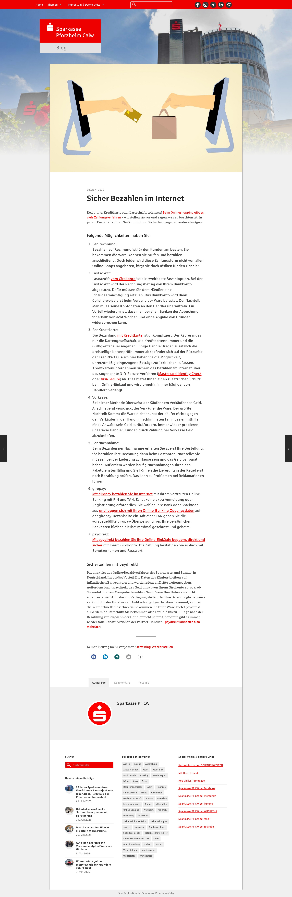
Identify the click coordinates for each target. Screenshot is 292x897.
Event (149, 787)
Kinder (147, 804)
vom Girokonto (123, 279)
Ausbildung (151, 764)
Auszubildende (130, 770)
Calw (135, 781)
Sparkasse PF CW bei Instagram (197, 795)
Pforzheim (148, 810)
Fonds (144, 793)
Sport (156, 839)
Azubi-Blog (158, 770)
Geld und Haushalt (132, 798)
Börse (126, 781)
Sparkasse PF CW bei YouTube (196, 826)
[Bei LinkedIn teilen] (105, 656)
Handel (149, 798)
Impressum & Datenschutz (84, 4)
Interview (162, 798)
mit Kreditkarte (129, 335)
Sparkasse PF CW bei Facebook (196, 788)
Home (39, 4)
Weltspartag (129, 856)
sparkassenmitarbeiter (156, 833)
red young (128, 816)
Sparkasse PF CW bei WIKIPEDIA (197, 811)
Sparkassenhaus (157, 827)
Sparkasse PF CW (133, 703)
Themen (53, 4)
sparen (126, 827)
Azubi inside (129, 775)
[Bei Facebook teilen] (93, 656)
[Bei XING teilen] (116, 656)
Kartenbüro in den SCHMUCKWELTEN (200, 765)
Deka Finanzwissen (132, 787)
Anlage (137, 764)
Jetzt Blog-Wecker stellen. (155, 647)
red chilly (162, 810)
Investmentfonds (131, 804)
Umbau (147, 844)
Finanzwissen (130, 793)
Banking (144, 775)
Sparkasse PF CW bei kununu (195, 803)
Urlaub (158, 844)
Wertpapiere (146, 856)
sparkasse (139, 827)
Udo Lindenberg (131, 844)
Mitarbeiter (161, 804)
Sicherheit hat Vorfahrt (134, 821)
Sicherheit (143, 816)
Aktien (126, 764)
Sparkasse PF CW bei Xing (193, 818)
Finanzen (161, 787)
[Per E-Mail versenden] (128, 656)
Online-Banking (131, 810)
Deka (144, 781)
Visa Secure (110, 379)
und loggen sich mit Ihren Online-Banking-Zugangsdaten (146, 511)
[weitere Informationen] (140, 657)
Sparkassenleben (131, 833)
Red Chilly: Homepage (191, 780)
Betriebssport (159, 775)
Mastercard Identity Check (179, 374)
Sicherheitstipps (158, 821)
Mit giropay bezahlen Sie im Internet (122, 494)
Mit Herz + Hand (188, 773)
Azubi (145, 770)
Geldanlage (156, 793)
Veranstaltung (130, 850)
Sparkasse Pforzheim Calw (136, 839)
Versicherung (148, 850)
